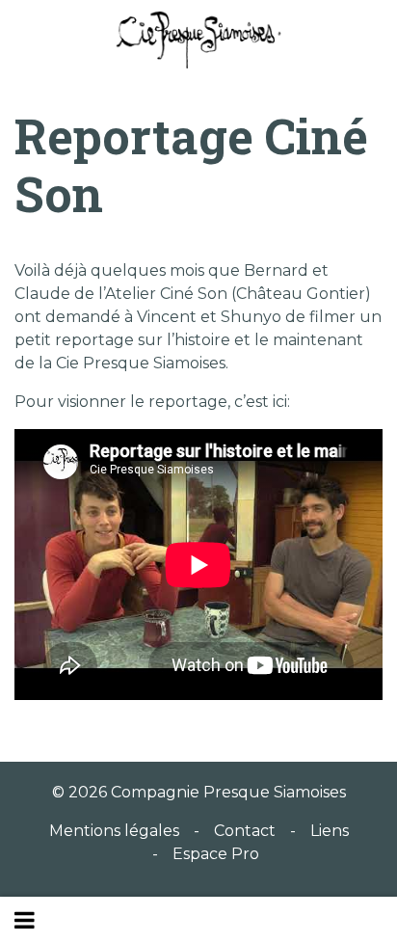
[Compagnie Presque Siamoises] (198, 39)
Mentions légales (114, 831)
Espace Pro (215, 854)
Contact (245, 831)
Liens (329, 831)
